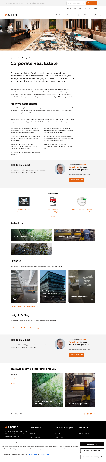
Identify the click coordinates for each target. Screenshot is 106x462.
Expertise (70, 15)
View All (53, 216)
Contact (90, 8)
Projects (78, 15)
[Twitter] (88, 414)
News (74, 8)
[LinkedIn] (84, 414)
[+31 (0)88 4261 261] (80, 433)
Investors (68, 8)
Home (11, 58)
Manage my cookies (90, 450)
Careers (96, 8)
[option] (24, 286)
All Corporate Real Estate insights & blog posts (27, 328)
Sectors (13, 383)
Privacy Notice (33, 454)
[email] (91, 414)
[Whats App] (94, 414)
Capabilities (14, 379)
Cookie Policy (45, 454)
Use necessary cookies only (90, 457)
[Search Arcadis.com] (100, 15)
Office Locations (82, 8)
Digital (86, 15)
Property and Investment (29, 58)
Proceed (90, 3)
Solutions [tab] (14, 374)
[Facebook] (81, 414)
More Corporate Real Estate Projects (23, 306)
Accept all (90, 444)
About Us (59, 15)
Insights (94, 15)
